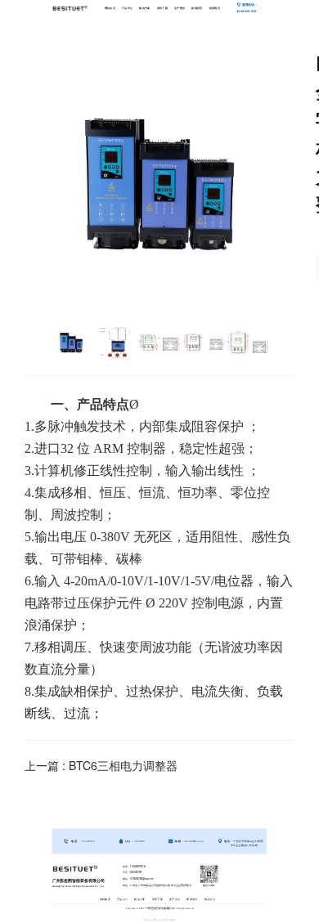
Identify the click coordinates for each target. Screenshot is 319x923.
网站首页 (110, 8)
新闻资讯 (196, 8)
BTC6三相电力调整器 (123, 765)
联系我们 (214, 8)
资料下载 (162, 8)
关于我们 (179, 8)
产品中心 (127, 8)
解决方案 (144, 8)
